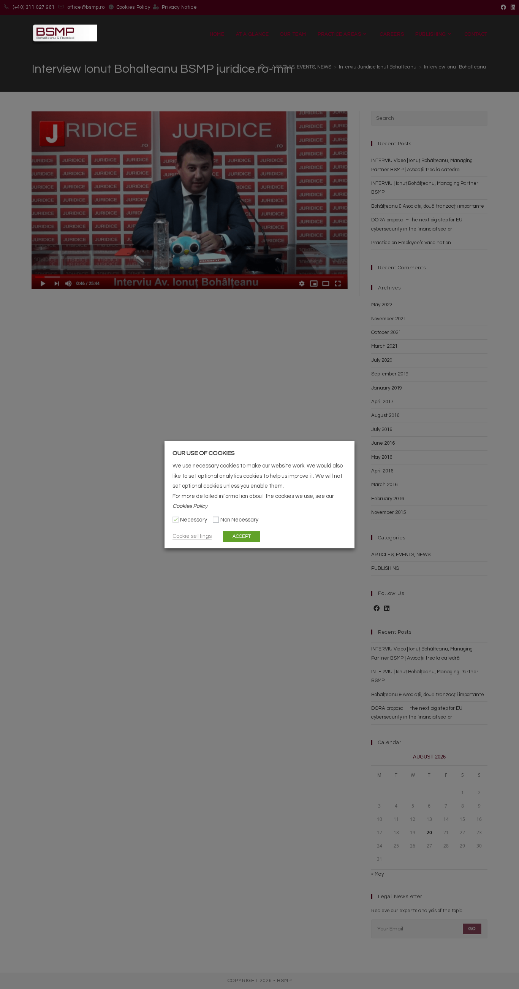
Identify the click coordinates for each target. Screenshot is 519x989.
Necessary (193, 520)
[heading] (259, 453)
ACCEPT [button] (242, 536)
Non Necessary (239, 520)
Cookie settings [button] (192, 536)
